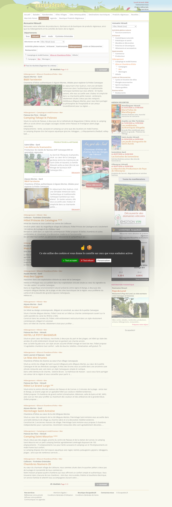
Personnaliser (103, 260)
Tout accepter (71, 260)
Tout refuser (88, 260)
